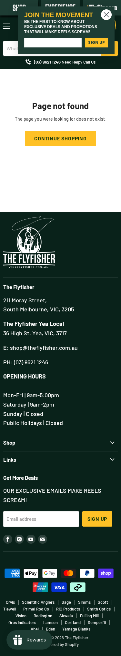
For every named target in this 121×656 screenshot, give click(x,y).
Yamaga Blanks (76, 628)
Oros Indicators (22, 622)
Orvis (10, 602)
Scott (103, 602)
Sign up (97, 519)
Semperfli (97, 622)
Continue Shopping (60, 138)
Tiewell (9, 608)
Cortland (73, 622)
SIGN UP (96, 42)
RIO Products (68, 608)
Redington (43, 615)
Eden (50, 628)
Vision (20, 615)
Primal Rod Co (36, 608)
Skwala (66, 615)
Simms (84, 602)
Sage (66, 602)
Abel (35, 628)
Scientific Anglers (38, 602)
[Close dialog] (106, 14)
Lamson (50, 622)
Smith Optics (99, 608)
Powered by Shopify (60, 644)
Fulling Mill (89, 615)
